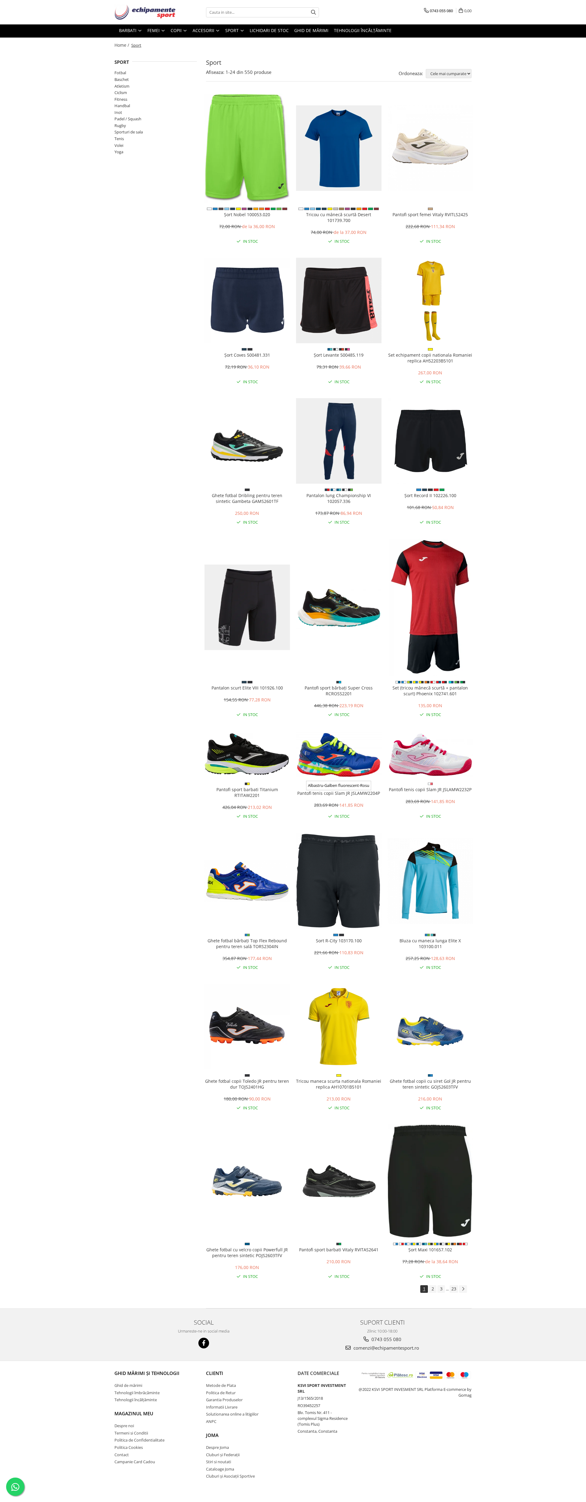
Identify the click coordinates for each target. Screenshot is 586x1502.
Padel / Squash (127, 119)
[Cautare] (313, 12)
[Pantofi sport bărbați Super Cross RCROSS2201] (339, 607)
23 (453, 1289)
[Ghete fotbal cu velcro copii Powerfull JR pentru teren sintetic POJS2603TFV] (247, 1181)
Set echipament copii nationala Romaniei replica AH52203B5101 (430, 358)
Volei (118, 145)
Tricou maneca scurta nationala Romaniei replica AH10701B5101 (338, 1084)
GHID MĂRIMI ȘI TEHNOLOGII (146, 1373)
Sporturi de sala (128, 132)
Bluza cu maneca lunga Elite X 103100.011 (430, 943)
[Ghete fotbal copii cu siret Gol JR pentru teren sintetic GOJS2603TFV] (430, 1026)
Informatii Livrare (221, 1407)
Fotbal (120, 72)
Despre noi (124, 1425)
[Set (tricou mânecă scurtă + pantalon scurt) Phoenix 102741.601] (430, 607)
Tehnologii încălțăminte (363, 30)
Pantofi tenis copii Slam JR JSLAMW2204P (338, 793)
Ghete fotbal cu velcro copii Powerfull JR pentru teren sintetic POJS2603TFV (247, 1252)
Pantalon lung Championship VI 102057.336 (338, 498)
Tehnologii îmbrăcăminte (137, 1392)
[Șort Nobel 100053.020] (247, 148)
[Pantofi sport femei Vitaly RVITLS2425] (430, 148)
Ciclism (120, 92)
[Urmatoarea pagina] (463, 1289)
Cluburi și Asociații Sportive (230, 1476)
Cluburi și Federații (223, 1454)
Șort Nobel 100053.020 (247, 214)
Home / (122, 45)
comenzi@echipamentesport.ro (385, 1348)
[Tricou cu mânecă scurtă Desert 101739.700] (339, 148)
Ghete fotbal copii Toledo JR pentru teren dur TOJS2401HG (247, 1084)
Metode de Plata (221, 1385)
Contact (121, 1454)
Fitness (120, 99)
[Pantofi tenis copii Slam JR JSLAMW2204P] (339, 754)
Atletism (121, 86)
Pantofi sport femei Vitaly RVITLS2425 (430, 214)
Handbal (122, 105)
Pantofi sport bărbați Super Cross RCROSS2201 (339, 690)
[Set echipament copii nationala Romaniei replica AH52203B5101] (430, 300)
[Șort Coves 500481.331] (247, 300)
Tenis (119, 138)
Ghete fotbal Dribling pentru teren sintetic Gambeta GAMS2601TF (247, 498)
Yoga (118, 152)
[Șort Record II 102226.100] (430, 441)
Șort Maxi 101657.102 (430, 1250)
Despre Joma (217, 1447)
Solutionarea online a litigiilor (232, 1414)
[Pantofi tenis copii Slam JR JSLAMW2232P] (430, 754)
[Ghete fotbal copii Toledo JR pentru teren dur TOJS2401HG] (247, 1026)
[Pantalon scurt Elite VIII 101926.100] (247, 607)
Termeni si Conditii (131, 1433)
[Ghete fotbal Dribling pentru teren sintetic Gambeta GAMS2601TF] (247, 441)
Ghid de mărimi (311, 30)
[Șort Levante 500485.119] (339, 300)
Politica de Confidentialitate (139, 1440)
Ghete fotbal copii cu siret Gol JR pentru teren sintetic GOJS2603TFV (430, 1084)
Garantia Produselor (224, 1399)
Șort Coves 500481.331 (247, 355)
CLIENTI (214, 1373)
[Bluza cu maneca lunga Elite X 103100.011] (430, 881)
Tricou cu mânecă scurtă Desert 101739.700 (338, 217)
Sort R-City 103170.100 (339, 941)
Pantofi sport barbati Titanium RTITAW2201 (247, 792)
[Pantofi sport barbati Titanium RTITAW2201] (247, 754)
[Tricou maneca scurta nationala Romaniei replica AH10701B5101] (339, 1026)
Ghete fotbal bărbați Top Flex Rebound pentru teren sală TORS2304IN (247, 943)
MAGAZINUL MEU (133, 1413)
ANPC (211, 1421)
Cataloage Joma (220, 1469)
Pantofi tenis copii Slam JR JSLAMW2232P (430, 789)
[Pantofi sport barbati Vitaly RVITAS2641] (339, 1181)
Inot (118, 112)
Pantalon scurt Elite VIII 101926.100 (247, 688)
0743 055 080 (385, 1339)
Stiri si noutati (218, 1461)
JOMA (212, 1435)
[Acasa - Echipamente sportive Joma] (144, 12)
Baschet (121, 79)
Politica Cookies (128, 1447)
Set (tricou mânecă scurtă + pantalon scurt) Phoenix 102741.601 (430, 690)
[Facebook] (203, 1343)
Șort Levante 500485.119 (339, 355)
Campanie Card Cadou (134, 1461)
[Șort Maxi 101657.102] (430, 1181)
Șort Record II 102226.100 (430, 495)
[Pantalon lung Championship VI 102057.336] (339, 441)
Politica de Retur (221, 1392)
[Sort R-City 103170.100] (339, 881)
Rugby (120, 125)
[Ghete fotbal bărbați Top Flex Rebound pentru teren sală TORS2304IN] (247, 881)
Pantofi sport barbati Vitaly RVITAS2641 (338, 1250)
